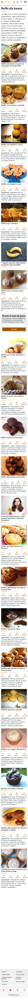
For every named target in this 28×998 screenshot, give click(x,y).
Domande (5, 981)
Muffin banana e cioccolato (12, 437)
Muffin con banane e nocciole (12, 105)
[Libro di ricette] (14, 2)
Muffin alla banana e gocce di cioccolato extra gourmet (12, 65)
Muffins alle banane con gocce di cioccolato (13, 588)
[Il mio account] (17, 2)
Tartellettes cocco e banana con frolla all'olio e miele (13, 870)
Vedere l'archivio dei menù (6, 978)
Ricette (4, 972)
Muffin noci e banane (9, 223)
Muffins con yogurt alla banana (13, 749)
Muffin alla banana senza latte (13, 477)
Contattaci (19, 972)
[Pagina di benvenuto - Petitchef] (2, 5)
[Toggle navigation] (25, 2)
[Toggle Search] (21, 2)
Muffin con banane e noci (11, 184)
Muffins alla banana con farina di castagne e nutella (14, 829)
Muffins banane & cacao (10, 629)
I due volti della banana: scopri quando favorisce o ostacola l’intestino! (13, 518)
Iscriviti (14, 329)
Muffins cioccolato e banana (12, 789)
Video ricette (6, 974)
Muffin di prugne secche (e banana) (11, 547)
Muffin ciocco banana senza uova (12, 292)
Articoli (4, 984)
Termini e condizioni (18, 978)
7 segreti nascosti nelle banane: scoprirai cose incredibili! (13, 264)
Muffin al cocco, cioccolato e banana (12, 397)
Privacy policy (20, 974)
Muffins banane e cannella (11, 710)
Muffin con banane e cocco (12, 145)
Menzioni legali (20, 981)
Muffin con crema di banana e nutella (13, 356)
